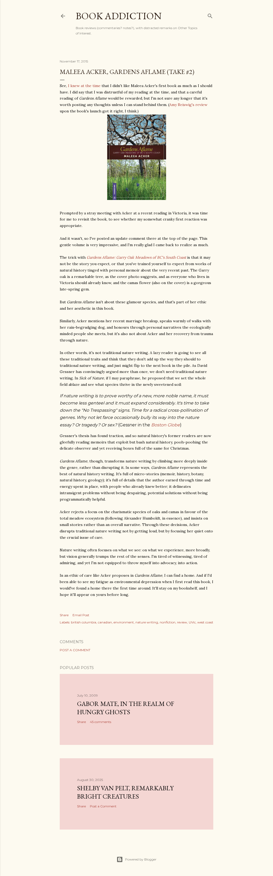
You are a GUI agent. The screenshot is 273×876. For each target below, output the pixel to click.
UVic (192, 622)
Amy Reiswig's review (188, 104)
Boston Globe (165, 424)
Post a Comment (75, 650)
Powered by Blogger (140, 859)
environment (124, 622)
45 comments (100, 722)
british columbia (83, 622)
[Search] (210, 15)
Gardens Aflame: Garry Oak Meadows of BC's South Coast (136, 257)
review (182, 622)
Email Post (81, 615)
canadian (105, 622)
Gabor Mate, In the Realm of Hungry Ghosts (125, 708)
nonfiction (167, 622)
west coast (205, 622)
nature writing (146, 622)
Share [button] (64, 615)
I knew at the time (84, 85)
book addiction (119, 16)
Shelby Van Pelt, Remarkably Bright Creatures (125, 792)
